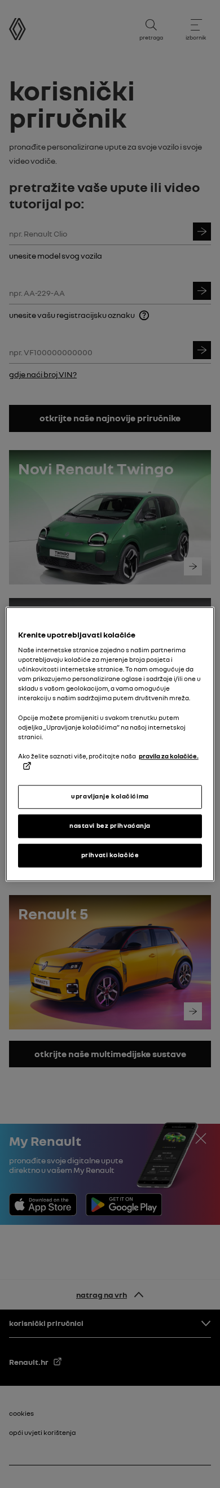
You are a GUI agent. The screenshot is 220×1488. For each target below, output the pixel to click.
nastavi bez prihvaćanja (110, 826)
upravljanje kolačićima (110, 796)
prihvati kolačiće (110, 855)
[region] (110, 744)
